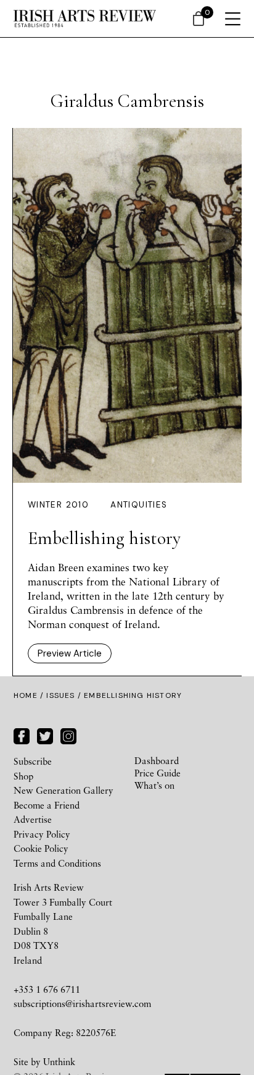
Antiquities (138, 504)
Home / (30, 695)
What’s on (154, 785)
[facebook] (22, 734)
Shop (23, 775)
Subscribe (33, 761)
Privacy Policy (42, 833)
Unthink (59, 1061)
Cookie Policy (41, 848)
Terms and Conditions (57, 863)
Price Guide (157, 772)
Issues (60, 695)
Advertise (33, 819)
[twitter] (45, 734)
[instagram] (68, 734)
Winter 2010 (58, 504)
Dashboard (156, 760)
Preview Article (70, 653)
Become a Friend (47, 804)
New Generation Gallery (63, 790)
